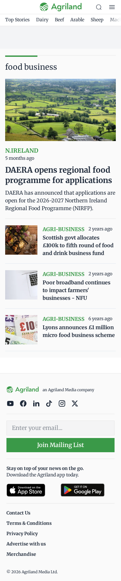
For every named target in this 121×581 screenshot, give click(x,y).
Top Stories (17, 20)
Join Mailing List (60, 445)
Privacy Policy (22, 533)
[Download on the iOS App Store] (30, 490)
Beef (59, 20)
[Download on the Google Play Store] (88, 490)
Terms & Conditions (29, 523)
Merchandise (21, 554)
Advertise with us (26, 544)
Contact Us (18, 513)
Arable (77, 20)
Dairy (42, 20)
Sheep (97, 20)
